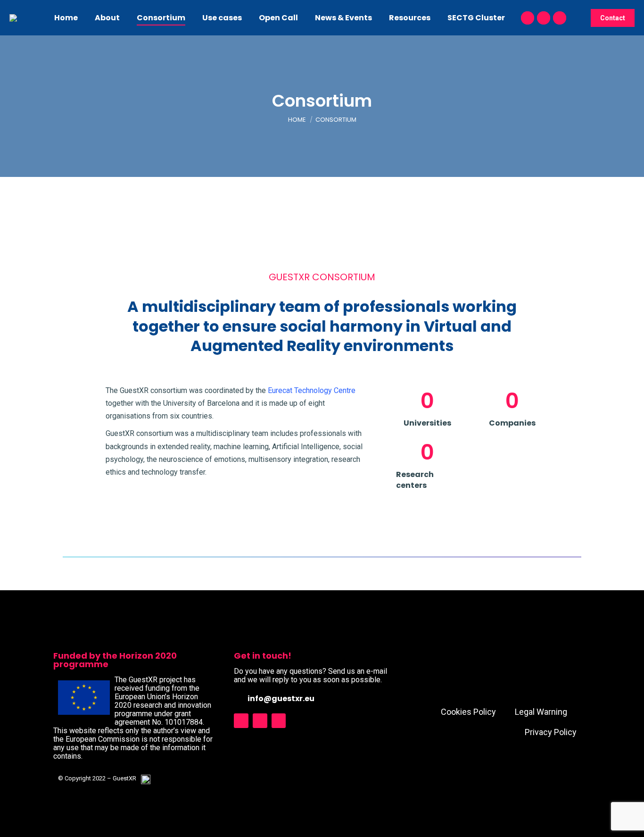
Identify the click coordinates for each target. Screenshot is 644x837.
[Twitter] (241, 720)
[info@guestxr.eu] (238, 698)
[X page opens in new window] (543, 18)
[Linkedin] (279, 720)
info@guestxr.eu (281, 698)
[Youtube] (260, 720)
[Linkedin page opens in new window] (559, 18)
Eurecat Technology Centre (311, 390)
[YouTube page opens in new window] (527, 18)
